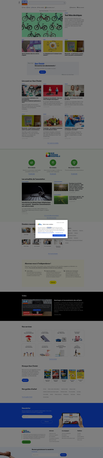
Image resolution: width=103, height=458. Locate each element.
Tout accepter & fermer (59, 235)
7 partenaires (49, 227)
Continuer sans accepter (60, 222)
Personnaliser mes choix (59, 232)
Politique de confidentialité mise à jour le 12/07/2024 (46, 232)
